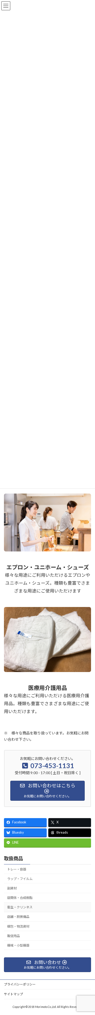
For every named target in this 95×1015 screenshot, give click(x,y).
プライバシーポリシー (20, 984)
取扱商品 (13, 858)
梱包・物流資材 (18, 926)
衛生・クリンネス (19, 907)
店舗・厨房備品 (18, 917)
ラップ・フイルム (19, 879)
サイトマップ (13, 994)
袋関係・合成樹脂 (19, 898)
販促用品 (13, 936)
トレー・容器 (16, 869)
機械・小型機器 (18, 945)
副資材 (12, 888)
